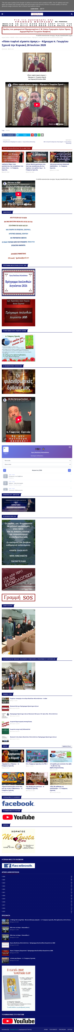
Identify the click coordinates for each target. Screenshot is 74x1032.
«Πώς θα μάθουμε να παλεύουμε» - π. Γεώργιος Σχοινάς (58, 788)
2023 (37, 886)
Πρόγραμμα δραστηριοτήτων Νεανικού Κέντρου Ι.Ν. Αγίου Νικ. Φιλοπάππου (34, 714)
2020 (37, 895)
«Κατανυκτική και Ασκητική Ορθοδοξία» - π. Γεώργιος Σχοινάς (59, 166)
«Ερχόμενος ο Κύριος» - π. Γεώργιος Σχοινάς (10, 765)
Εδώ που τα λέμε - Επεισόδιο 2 (19, 927)
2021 (37, 892)
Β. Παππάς (29, 1029)
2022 (37, 889)
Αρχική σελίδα (5, 37)
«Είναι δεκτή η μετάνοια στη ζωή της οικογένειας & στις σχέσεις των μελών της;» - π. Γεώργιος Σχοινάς (35, 167)
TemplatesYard (14, 1029)
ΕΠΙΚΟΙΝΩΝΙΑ (62, 1029)
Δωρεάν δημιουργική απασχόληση (21, 721)
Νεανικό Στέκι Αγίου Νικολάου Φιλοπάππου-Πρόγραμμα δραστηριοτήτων (33, 737)
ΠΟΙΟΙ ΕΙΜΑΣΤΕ (53, 1029)
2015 (37, 911)
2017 (37, 905)
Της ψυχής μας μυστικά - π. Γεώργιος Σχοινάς (35, 787)
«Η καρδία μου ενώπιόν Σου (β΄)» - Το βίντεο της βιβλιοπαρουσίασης (61, 766)
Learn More (34, 9)
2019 (37, 899)
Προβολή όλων (67, 746)
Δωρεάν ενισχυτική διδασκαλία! (20, 729)
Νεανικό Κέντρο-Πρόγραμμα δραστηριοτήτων (24, 706)
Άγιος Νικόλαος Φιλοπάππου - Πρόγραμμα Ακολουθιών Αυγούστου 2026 (32, 943)
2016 (37, 908)
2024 (37, 883)
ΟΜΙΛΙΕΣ (12, 37)
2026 (37, 876)
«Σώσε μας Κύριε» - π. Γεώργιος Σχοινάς (22, 958)
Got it (42, 9)
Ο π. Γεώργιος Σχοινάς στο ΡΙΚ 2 (36, 764)
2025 (37, 879)
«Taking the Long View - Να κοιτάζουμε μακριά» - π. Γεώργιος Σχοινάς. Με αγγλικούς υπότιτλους (40, 920)
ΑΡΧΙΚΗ (46, 1029)
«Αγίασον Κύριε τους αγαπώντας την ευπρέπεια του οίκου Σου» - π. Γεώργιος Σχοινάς (12, 167)
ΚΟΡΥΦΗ (70, 1029)
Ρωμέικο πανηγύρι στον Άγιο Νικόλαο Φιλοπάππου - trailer (28, 698)
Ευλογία (5, 49)
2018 (37, 902)
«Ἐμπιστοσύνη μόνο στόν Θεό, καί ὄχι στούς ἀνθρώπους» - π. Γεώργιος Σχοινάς (12, 788)
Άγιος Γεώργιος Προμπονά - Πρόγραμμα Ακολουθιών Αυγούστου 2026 (31, 950)
